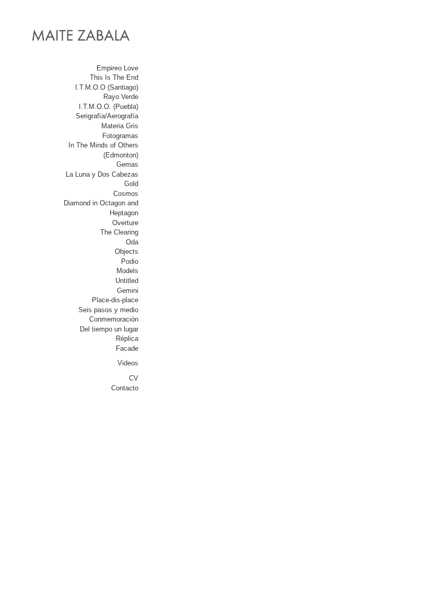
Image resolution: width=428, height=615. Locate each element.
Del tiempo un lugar (109, 329)
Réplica (127, 338)
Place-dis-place (115, 300)
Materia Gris (119, 126)
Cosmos (125, 194)
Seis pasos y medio (108, 310)
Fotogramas (120, 136)
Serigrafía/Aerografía (107, 116)
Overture (125, 223)
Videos (127, 363)
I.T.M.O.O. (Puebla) (108, 106)
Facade (127, 348)
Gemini (127, 290)
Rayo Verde (120, 97)
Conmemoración (113, 319)
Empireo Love (117, 68)
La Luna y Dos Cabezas (102, 174)
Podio (129, 261)
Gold (131, 184)
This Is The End (114, 77)
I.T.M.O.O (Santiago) (106, 87)
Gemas (127, 164)
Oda (132, 242)
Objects (126, 251)
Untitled (126, 281)
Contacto (124, 388)
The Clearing (119, 232)
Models (127, 271)
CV (133, 378)
